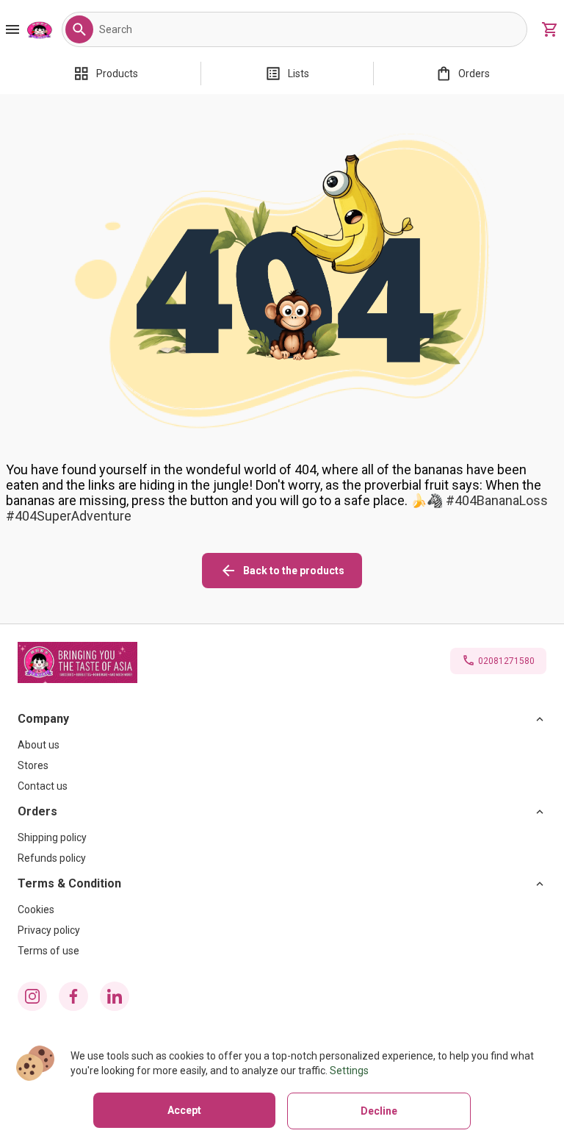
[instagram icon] (32, 996)
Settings (349, 1070)
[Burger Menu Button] (12, 29)
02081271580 (506, 661)
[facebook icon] (73, 996)
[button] (79, 29)
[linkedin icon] (114, 996)
